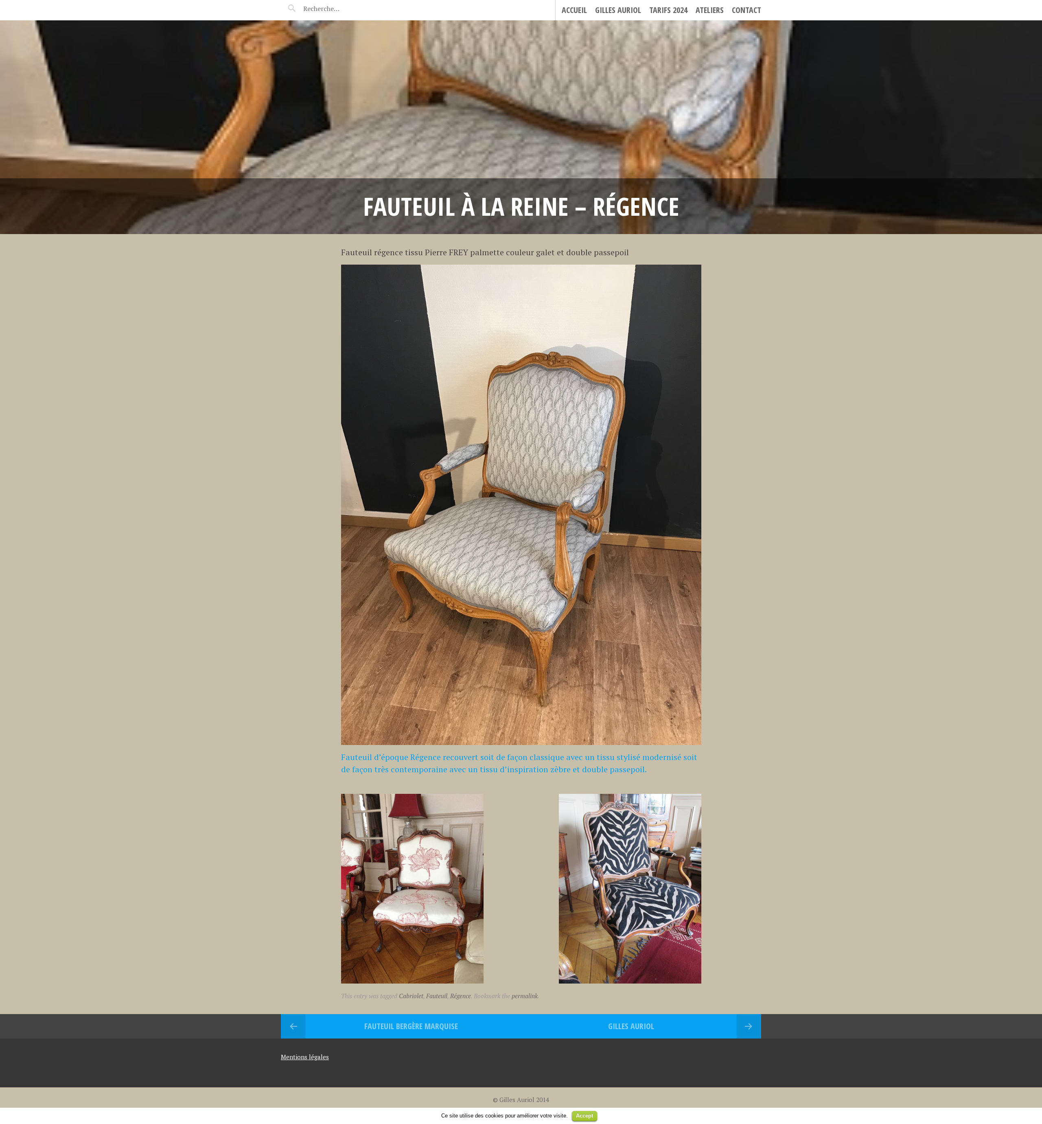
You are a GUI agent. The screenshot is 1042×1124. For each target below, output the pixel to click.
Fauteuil (436, 996)
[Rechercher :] (337, 8)
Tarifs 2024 (668, 9)
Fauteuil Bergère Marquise (411, 1026)
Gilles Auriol (618, 9)
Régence (460, 996)
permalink (525, 996)
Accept (584, 1116)
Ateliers (710, 9)
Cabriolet (411, 996)
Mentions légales (305, 1057)
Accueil (574, 9)
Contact (746, 9)
